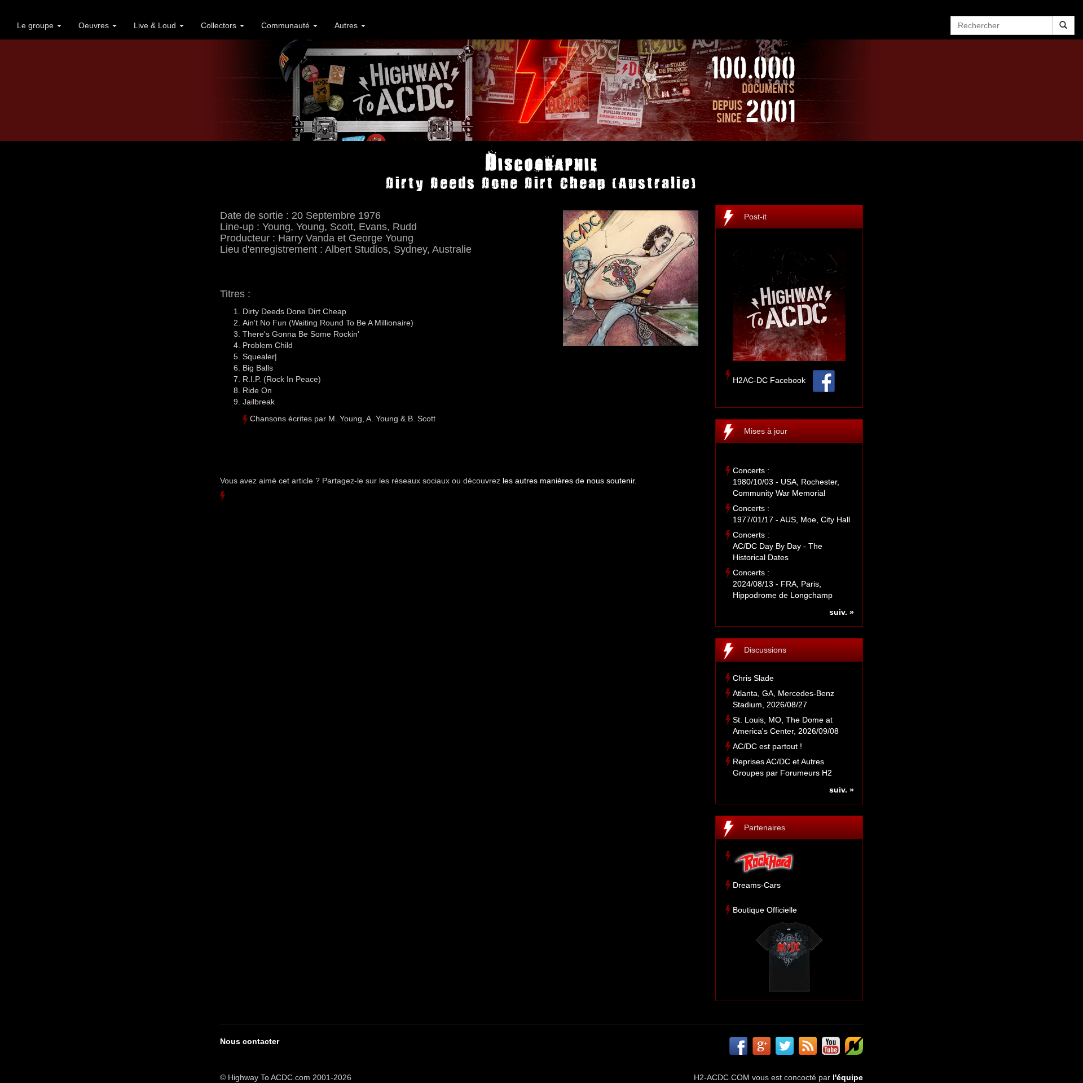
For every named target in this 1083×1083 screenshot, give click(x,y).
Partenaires (764, 827)
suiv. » (841, 612)
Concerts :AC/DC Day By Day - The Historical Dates (777, 546)
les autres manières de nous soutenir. (570, 480)
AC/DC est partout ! (767, 746)
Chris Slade (753, 678)
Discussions (765, 649)
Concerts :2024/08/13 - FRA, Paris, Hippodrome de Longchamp (783, 584)
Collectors (220, 25)
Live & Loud (156, 25)
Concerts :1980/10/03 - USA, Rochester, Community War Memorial (786, 482)
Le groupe (36, 25)
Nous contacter (249, 1041)
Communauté (286, 25)
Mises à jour (765, 430)
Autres (347, 25)
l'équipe (848, 1077)
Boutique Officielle (765, 909)
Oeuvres (94, 25)
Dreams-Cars (757, 885)
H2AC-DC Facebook (769, 380)
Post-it (755, 216)
